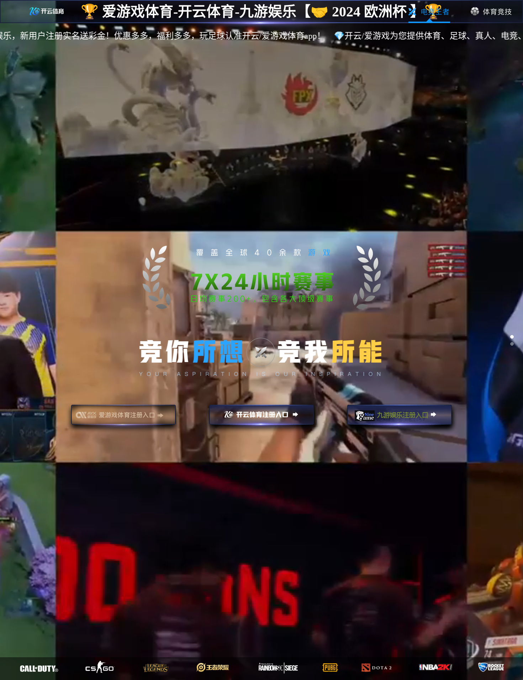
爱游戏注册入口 (123, 418)
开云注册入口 (261, 418)
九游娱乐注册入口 (399, 418)
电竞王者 (429, 12)
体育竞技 (491, 12)
